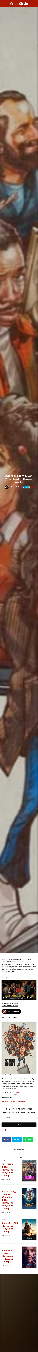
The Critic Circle (14, 1093)
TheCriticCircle (16, 486)
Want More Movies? (9, 1017)
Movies (22, 472)
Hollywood (17, 472)
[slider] (10, 998)
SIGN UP (19, 1125)
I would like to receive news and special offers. (20, 1130)
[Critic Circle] (19, 3)
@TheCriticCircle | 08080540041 (13, 1101)
